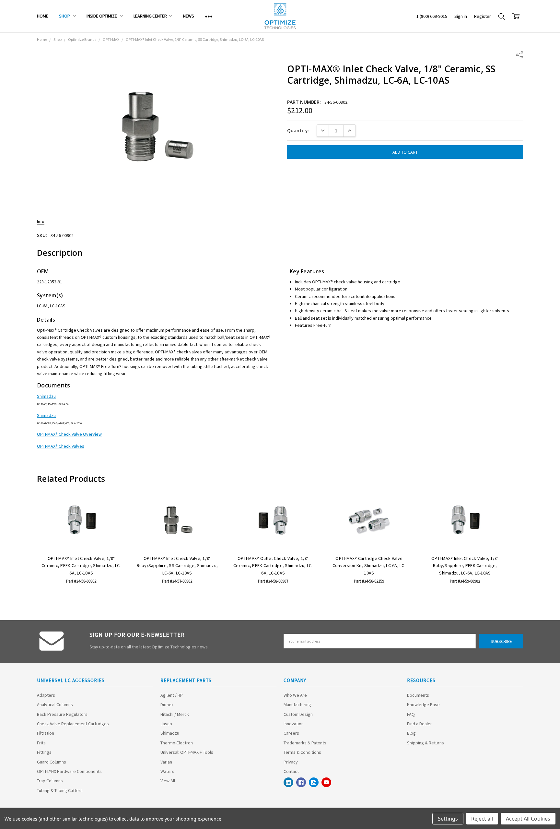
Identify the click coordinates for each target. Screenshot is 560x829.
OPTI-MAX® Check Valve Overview (69, 434)
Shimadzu (46, 396)
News (188, 16)
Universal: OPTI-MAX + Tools (186, 752)
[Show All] (209, 16)
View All (167, 781)
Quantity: (298, 130)
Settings (448, 818)
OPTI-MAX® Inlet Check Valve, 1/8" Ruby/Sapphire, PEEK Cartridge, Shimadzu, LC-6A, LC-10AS (464, 565)
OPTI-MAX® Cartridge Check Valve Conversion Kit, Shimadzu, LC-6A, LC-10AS (369, 565)
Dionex (166, 704)
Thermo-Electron (176, 743)
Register (482, 16)
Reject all (482, 818)
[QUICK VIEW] (114, 503)
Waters (167, 771)
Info (40, 221)
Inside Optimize (102, 16)
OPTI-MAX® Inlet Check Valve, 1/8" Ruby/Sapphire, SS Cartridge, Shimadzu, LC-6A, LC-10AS (177, 565)
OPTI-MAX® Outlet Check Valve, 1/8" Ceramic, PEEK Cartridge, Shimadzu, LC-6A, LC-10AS (273, 565)
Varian (166, 762)
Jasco (166, 724)
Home (42, 16)
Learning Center (151, 16)
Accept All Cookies (528, 818)
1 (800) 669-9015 (431, 16)
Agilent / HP (171, 695)
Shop (65, 16)
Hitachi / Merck (174, 714)
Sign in (460, 16)
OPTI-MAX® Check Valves (60, 446)
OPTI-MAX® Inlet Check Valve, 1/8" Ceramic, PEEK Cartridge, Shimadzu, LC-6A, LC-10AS (81, 565)
